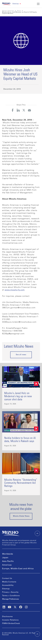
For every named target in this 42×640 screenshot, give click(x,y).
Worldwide (7, 554)
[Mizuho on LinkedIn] (4, 607)
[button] (16, 4)
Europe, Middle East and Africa (18, 569)
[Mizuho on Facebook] (20, 607)
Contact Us (7, 578)
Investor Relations (10, 620)
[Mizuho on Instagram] (26, 607)
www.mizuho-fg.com (15, 290)
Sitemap (6, 589)
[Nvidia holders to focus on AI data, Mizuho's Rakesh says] (21, 430)
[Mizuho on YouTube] (9, 607)
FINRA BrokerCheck (11, 623)
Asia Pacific (8, 561)
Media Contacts (9, 582)
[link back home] (11, 533)
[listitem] (19, 10)
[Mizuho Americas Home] (6, 4)
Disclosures (7, 616)
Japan (5, 558)
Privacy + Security (10, 592)
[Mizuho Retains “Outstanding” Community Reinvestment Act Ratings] (21, 474)
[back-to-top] (37, 634)
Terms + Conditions (11, 596)
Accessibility (8, 585)
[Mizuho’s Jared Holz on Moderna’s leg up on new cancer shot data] (21, 387)
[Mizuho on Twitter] (15, 607)
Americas (7, 565)
